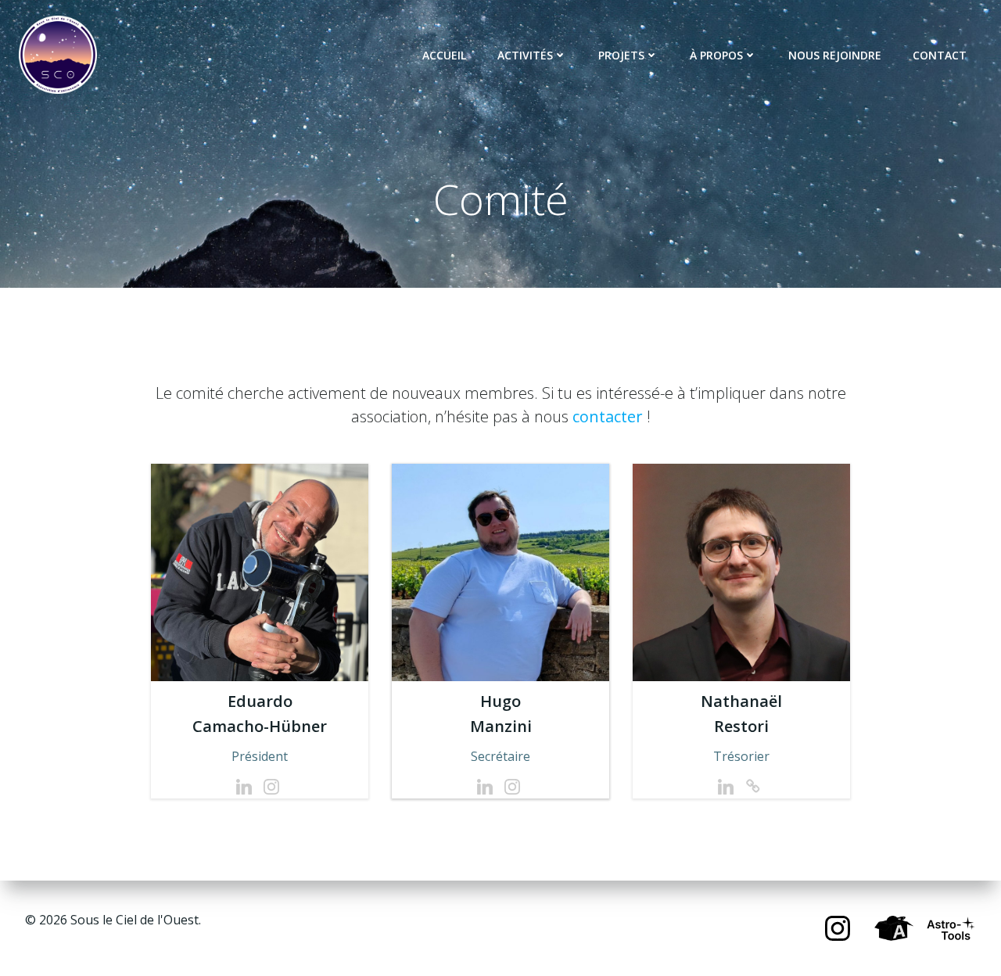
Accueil (444, 55)
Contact (940, 55)
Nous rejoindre (834, 55)
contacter (607, 416)
